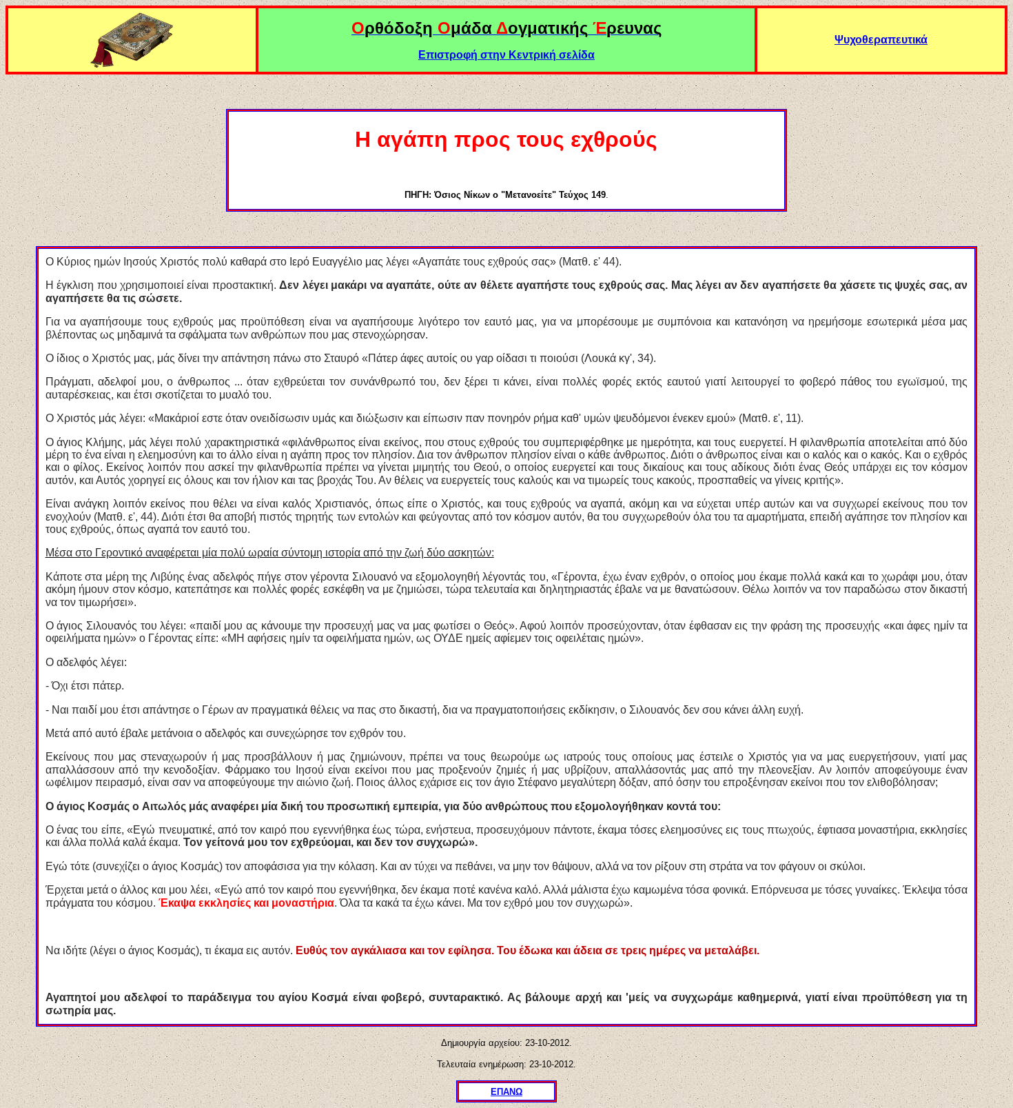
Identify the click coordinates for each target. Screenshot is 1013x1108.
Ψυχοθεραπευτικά (881, 40)
